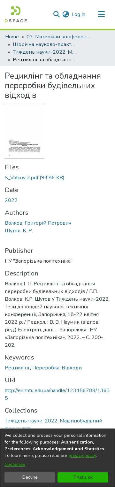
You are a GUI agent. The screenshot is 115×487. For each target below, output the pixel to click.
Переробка (45, 367)
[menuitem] (66, 14)
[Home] (16, 14)
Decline (30, 477)
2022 (11, 200)
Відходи (72, 367)
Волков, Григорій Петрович (38, 223)
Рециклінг (17, 367)
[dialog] (57, 458)
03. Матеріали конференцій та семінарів (58, 36)
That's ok (83, 477)
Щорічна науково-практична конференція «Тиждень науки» (45, 44)
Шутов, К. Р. (19, 230)
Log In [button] (79, 14)
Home (12, 36)
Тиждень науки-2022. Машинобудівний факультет (45, 52)
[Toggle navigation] (101, 14)
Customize (14, 464)
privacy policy (82, 455)
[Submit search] (56, 14)
